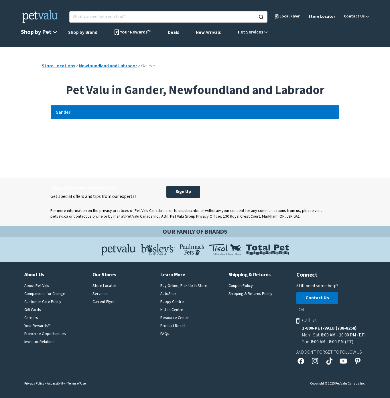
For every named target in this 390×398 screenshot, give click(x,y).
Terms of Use (76, 383)
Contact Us (317, 298)
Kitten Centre (171, 310)
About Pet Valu (36, 286)
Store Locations (58, 66)
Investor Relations (40, 342)
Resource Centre (175, 318)
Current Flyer (103, 302)
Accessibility (56, 383)
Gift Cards (32, 310)
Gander (63, 112)
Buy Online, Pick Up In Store (183, 286)
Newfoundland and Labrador (108, 66)
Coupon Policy (241, 286)
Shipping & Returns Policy (250, 294)
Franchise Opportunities (45, 334)
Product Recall (172, 326)
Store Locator (321, 16)
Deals (173, 32)
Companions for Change (44, 294)
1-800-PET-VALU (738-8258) (329, 328)
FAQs (164, 334)
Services (100, 294)
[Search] (261, 17)
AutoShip (168, 294)
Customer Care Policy (42, 302)
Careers (31, 318)
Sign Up (183, 191)
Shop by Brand (82, 32)
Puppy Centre (172, 302)
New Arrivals (208, 32)
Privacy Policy (34, 383)
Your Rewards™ (37, 326)
